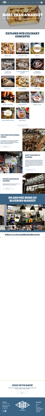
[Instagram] (3, 411)
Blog (36, 405)
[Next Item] (43, 215)
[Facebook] (5, 411)
